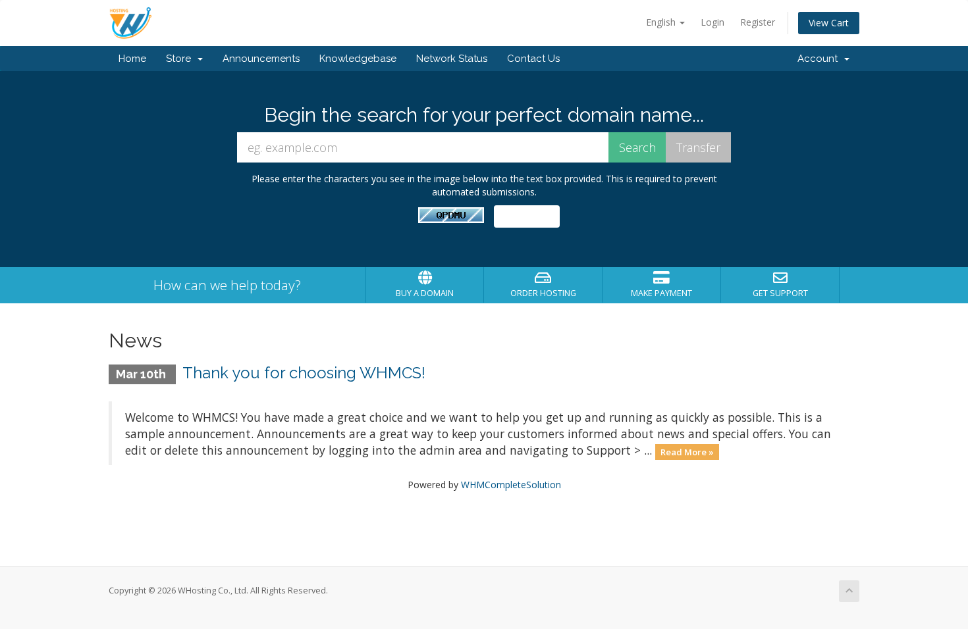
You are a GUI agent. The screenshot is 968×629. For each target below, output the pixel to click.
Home (132, 58)
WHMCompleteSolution (511, 484)
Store (181, 58)
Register (757, 22)
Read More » (687, 451)
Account (820, 58)
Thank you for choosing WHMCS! (303, 372)
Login (712, 22)
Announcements (261, 58)
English (662, 22)
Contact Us (533, 58)
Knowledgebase (357, 58)
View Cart (829, 22)
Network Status (451, 58)
